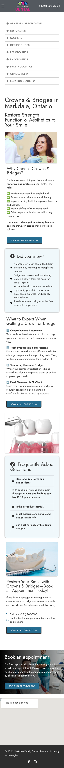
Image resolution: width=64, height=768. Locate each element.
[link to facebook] (28, 761)
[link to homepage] (23, 6)
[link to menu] (5, 6)
